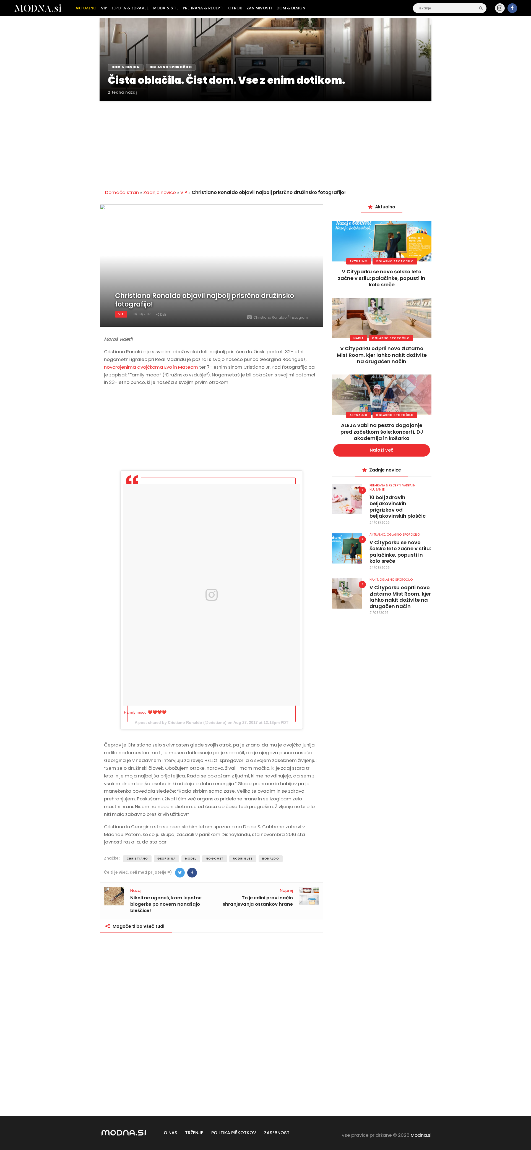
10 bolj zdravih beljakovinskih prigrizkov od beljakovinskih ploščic (397, 506)
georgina (166, 858)
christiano (137, 858)
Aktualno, (378, 534)
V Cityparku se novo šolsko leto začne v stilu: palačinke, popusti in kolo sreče (381, 278)
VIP (183, 192)
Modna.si (421, 1135)
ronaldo (270, 858)
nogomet (214, 858)
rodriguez (243, 858)
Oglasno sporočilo (395, 261)
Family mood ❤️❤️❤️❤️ (145, 712)
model (191, 858)
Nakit (358, 338)
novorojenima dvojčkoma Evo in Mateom (151, 367)
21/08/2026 (379, 612)
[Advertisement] (265, 142)
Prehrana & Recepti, (385, 485)
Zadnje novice (159, 192)
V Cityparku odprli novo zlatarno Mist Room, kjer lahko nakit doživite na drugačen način (382, 355)
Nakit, (374, 579)
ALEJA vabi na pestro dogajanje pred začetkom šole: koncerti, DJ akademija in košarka (381, 432)
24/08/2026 (379, 522)
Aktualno (359, 261)
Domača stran (122, 192)
